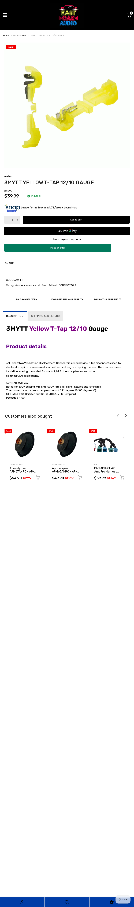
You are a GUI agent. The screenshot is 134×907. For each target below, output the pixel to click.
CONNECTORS (67, 285)
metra (8, 176)
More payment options (67, 239)
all (38, 285)
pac (96, 464)
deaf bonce (16, 464)
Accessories (28, 285)
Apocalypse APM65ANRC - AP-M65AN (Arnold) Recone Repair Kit (64, 473)
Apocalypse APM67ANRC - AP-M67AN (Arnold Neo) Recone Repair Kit (23, 473)
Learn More (70, 207)
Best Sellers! (49, 285)
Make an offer (57, 249)
